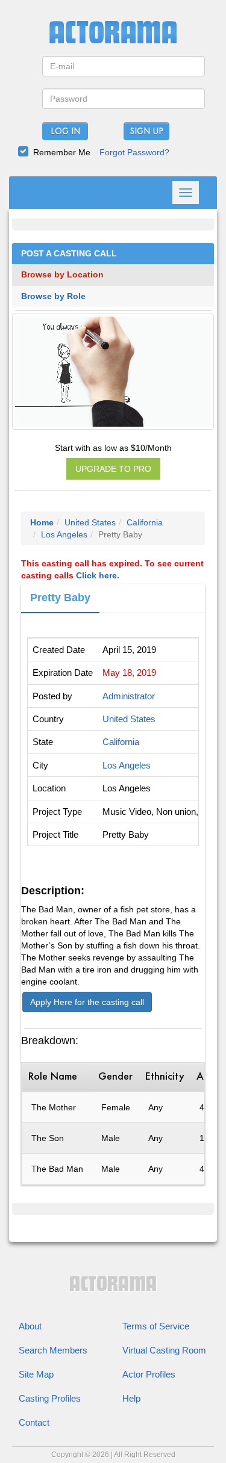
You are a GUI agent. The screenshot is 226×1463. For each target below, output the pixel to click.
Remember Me (61, 152)
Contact (34, 1422)
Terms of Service (155, 1326)
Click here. (97, 575)
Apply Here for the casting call (87, 1002)
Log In (65, 132)
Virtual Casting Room (164, 1350)
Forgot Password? (134, 152)
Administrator (128, 696)
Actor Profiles (148, 1374)
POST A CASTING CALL (69, 253)
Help (131, 1398)
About (30, 1326)
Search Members (53, 1350)
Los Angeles (64, 534)
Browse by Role (53, 296)
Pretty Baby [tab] (60, 598)
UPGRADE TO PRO (113, 469)
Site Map (36, 1374)
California (145, 522)
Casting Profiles (50, 1398)
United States (90, 522)
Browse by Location (62, 274)
